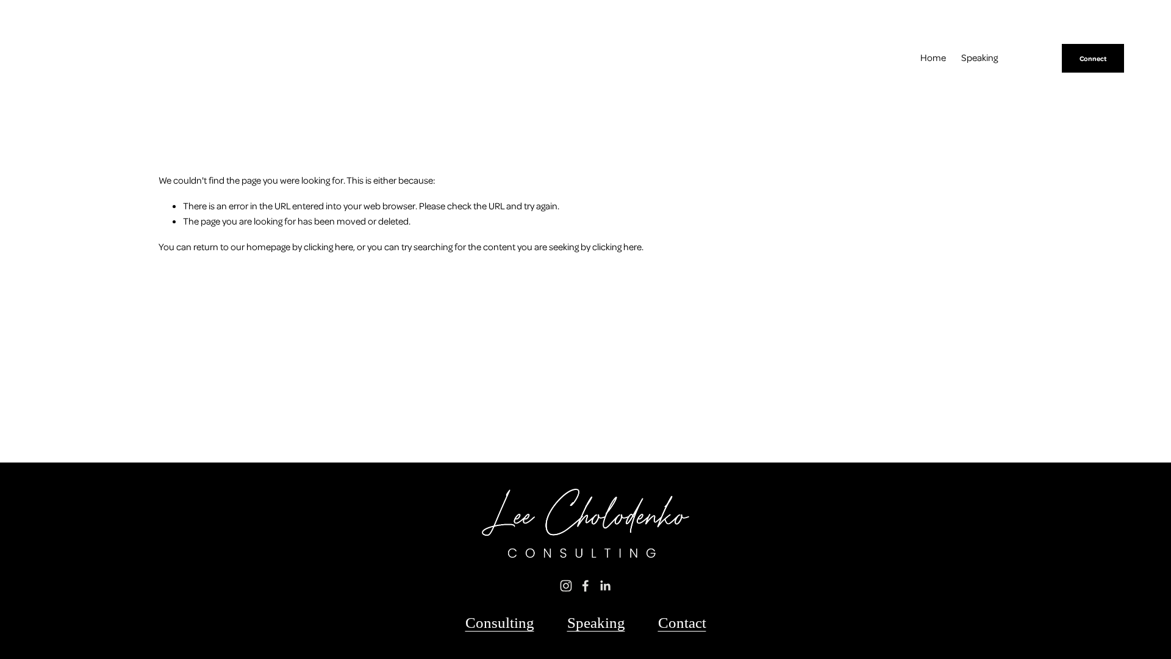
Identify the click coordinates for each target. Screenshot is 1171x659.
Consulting (499, 622)
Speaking (979, 57)
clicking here (328, 246)
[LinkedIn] (605, 586)
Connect (1093, 58)
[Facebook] (585, 586)
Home (933, 57)
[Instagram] (566, 586)
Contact (682, 622)
